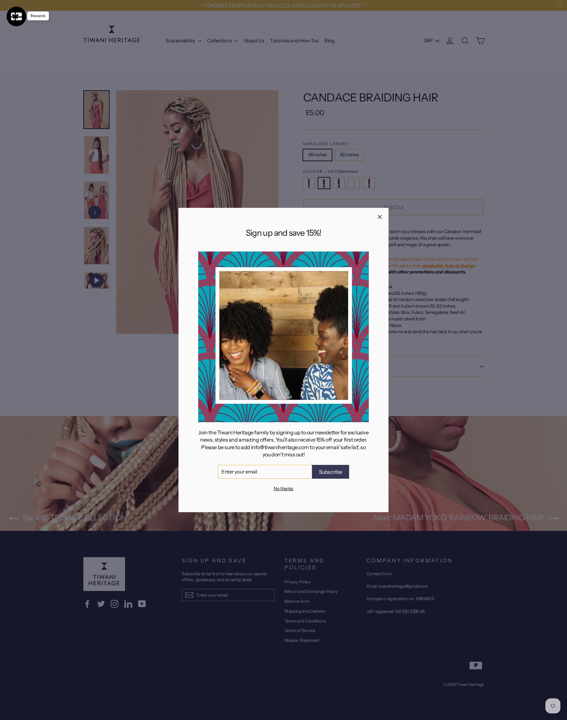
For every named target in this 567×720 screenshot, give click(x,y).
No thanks (283, 488)
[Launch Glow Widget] (16, 16)
